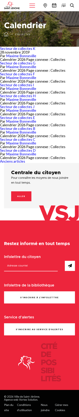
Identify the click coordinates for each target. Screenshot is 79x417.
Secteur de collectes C (17, 139)
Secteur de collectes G (17, 63)
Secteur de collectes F (17, 74)
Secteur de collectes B (17, 128)
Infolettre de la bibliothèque (29, 285)
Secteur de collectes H (18, 96)
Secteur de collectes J (17, 106)
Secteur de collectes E (17, 117)
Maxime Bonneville (21, 56)
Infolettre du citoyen (22, 257)
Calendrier (53, 5)
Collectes (22, 34)
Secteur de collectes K (17, 48)
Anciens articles (12, 161)
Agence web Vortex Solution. (21, 399)
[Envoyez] (70, 266)
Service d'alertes (19, 317)
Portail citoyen (63, 5)
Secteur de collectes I (17, 85)
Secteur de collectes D (18, 150)
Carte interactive (45, 5)
